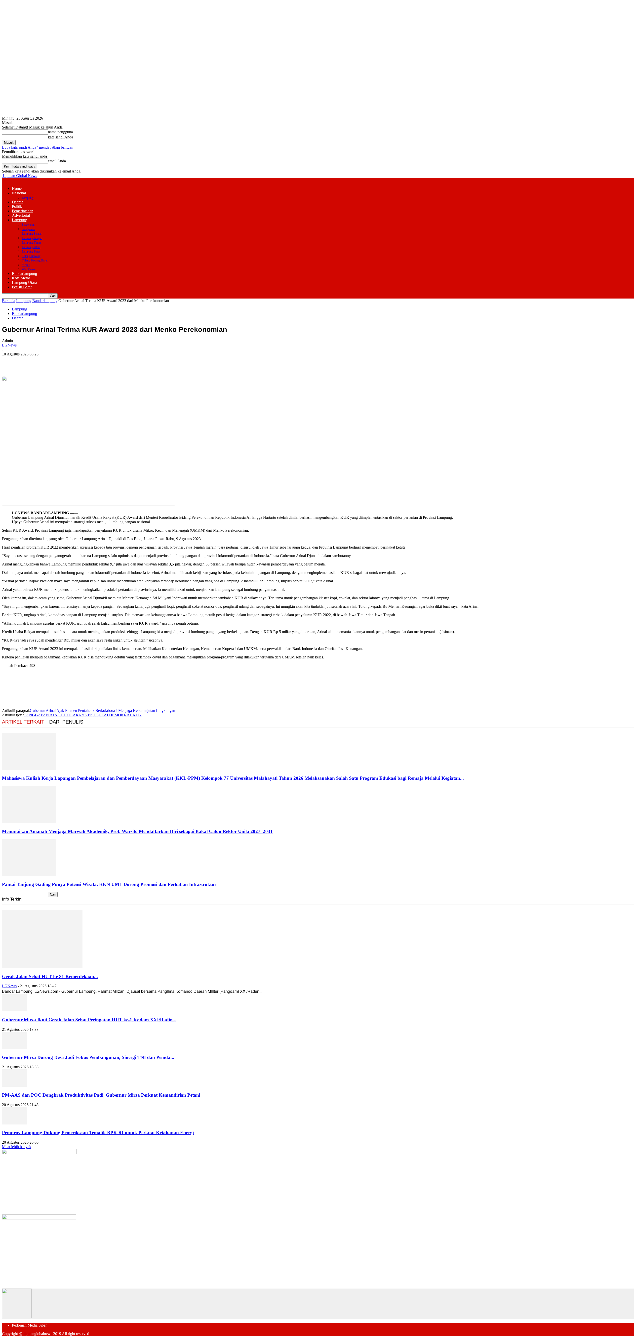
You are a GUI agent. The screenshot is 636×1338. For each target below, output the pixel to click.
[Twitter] (28, 362)
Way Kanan (29, 269)
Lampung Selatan (32, 233)
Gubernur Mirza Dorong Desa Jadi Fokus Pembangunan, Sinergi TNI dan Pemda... (88, 1057)
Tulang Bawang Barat (34, 260)
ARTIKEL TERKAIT (23, 722)
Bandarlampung (24, 273)
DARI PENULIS (66, 722)
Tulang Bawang (31, 256)
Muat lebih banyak (16, 1147)
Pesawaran (28, 224)
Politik (17, 206)
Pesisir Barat (22, 287)
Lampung (27, 198)
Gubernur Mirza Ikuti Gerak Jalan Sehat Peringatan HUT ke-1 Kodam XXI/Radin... (89, 1019)
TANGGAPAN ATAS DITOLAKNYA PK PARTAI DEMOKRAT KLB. (83, 715)
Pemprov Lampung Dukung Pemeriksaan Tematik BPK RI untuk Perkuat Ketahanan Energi (98, 1132)
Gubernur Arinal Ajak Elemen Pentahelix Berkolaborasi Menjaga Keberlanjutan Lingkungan (102, 710)
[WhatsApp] (64, 362)
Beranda (8, 301)
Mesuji (26, 265)
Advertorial (21, 215)
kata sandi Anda (60, 137)
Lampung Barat (31, 251)
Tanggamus (28, 229)
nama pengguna (60, 132)
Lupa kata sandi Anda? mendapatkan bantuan (37, 147)
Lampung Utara (31, 247)
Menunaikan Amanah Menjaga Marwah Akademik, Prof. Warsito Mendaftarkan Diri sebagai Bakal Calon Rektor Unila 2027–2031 (137, 831)
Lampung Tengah (32, 238)
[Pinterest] (46, 362)
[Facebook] (10, 362)
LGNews (9, 345)
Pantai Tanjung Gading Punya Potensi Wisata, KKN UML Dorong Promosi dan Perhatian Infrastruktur (109, 884)
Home (17, 188)
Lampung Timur (31, 242)
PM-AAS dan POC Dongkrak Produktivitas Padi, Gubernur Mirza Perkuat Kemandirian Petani (101, 1095)
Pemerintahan (22, 211)
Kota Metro (21, 278)
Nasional (19, 193)
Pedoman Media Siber (29, 1325)
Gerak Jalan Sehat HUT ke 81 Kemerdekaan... (50, 976)
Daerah (17, 202)
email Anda (57, 161)
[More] (82, 361)
